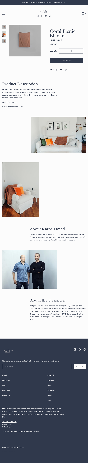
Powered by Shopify (8, 451)
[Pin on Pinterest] (66, 69)
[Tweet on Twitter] (61, 69)
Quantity (53, 51)
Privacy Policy (7, 424)
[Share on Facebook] (56, 69)
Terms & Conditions (9, 421)
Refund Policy (7, 427)
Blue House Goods (16, 447)
